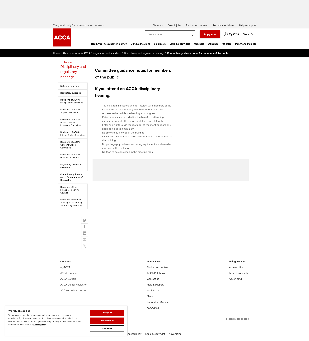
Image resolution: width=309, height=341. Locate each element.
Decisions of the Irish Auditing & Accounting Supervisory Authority (71, 202)
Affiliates (226, 43)
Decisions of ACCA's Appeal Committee (70, 111)
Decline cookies (107, 320)
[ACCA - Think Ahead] (237, 319)
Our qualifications (140, 43)
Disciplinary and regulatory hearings (144, 53)
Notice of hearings (69, 86)
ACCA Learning (68, 273)
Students (213, 43)
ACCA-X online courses (73, 290)
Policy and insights (245, 43)
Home (56, 53)
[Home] (62, 45)
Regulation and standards (107, 53)
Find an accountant (158, 267)
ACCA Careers (68, 279)
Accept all (107, 312)
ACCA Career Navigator (73, 284)
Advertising (235, 279)
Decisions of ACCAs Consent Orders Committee (70, 145)
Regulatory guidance (70, 93)
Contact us (153, 279)
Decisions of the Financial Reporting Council (70, 190)
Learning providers (179, 43)
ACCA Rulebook (156, 273)
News (150, 296)
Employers (160, 43)
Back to (73, 70)
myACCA (65, 267)
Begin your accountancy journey (109, 43)
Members (199, 43)
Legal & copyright (239, 273)
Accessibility (236, 267)
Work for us (153, 290)
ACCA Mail (153, 307)
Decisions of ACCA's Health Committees (70, 156)
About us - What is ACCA (76, 53)
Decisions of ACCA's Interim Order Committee (72, 133)
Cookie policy (39, 324)
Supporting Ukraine (158, 302)
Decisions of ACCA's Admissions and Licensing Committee (70, 122)
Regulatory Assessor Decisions (70, 166)
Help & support (155, 284)
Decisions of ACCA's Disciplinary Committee (71, 101)
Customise (107, 328)
